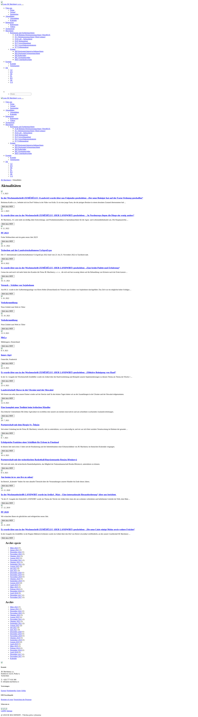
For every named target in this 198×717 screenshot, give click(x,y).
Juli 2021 (13, 568)
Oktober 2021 (15, 562)
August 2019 (14, 583)
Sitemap (9, 711)
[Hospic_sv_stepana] (99, 418)
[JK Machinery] (99, 261)
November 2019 (16, 577)
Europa (3, 691)
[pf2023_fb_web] (99, 226)
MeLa (4, 337)
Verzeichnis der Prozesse (23, 700)
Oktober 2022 (15, 556)
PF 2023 (5, 233)
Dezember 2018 (16, 591)
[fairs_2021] (99, 470)
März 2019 (14, 587)
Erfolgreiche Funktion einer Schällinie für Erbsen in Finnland (30, 442)
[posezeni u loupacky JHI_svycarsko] (99, 366)
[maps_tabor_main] (99, 313)
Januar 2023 (14, 550)
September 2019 (16, 581)
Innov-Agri (6, 355)
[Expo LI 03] (99, 383)
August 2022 (14, 558)
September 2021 (16, 564)
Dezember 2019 (16, 575)
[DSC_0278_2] (99, 191)
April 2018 (14, 593)
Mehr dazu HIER (8, 206)
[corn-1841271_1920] (99, 488)
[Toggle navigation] (23, 4)
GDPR (3, 711)
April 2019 (14, 585)
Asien (18, 691)
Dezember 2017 (16, 595)
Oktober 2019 (15, 579)
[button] (22, 33)
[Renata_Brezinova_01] (99, 453)
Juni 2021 (13, 571)
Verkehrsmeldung (9, 302)
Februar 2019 (15, 589)
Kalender (13, 658)
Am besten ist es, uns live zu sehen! (17, 477)
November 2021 (16, 560)
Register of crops (7, 700)
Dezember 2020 (16, 573)
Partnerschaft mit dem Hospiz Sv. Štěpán (20, 425)
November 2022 (16, 554)
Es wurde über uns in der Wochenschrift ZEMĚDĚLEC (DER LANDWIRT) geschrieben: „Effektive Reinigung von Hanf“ (58, 372)
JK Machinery (6, 180)
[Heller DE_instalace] (99, 278)
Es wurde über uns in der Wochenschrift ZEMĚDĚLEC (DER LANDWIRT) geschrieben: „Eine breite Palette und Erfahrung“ (60, 268)
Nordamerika (11, 691)
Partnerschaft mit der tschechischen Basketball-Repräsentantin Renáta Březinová (39, 459)
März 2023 (14, 548)
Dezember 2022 (16, 552)
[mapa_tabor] (99, 296)
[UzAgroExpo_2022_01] (99, 244)
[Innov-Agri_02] (99, 348)
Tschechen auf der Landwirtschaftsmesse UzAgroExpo (26, 250)
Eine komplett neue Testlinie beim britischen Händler (25, 407)
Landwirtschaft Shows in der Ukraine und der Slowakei (27, 390)
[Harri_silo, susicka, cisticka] (99, 209)
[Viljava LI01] (99, 436)
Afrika (23, 691)
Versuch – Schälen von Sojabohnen (17, 285)
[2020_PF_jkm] (99, 505)
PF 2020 (5, 512)
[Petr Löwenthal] (99, 523)
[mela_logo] (99, 331)
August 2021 (14, 566)
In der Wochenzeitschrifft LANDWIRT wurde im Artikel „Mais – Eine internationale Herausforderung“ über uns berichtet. (58, 494)
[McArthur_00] (99, 401)
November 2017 (16, 597)
